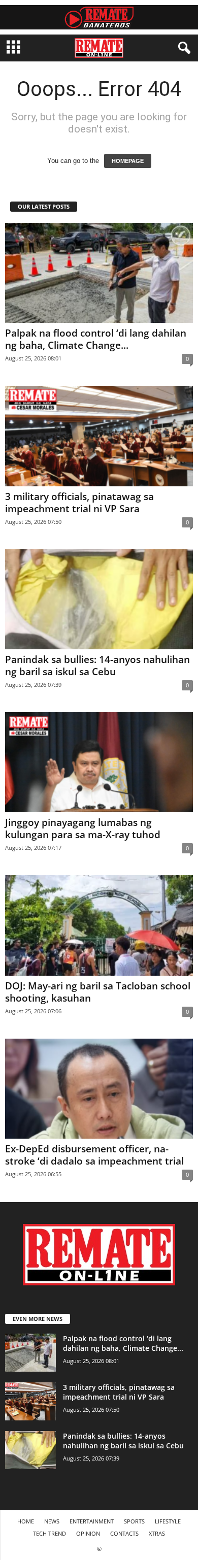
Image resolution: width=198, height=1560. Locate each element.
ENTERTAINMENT (92, 1521)
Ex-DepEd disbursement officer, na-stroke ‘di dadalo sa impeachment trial (94, 1155)
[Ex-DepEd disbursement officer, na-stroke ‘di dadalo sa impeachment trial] (99, 1089)
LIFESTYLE (168, 1521)
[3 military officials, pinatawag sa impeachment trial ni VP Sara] (99, 436)
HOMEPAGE (128, 161)
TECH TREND (49, 1533)
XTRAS (157, 1533)
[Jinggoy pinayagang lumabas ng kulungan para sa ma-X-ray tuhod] (99, 762)
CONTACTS (124, 1533)
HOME (25, 1521)
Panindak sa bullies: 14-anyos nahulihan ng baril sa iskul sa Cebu (97, 665)
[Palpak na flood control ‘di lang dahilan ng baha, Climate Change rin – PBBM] (99, 273)
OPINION (88, 1533)
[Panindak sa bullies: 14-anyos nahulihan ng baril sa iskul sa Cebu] (99, 599)
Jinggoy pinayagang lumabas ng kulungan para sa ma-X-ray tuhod (82, 828)
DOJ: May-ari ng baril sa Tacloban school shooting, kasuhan (97, 992)
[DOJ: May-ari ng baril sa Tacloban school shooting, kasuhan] (99, 925)
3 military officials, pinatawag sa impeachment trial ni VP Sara (79, 502)
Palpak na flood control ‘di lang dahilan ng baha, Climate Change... (95, 339)
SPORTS (134, 1521)
